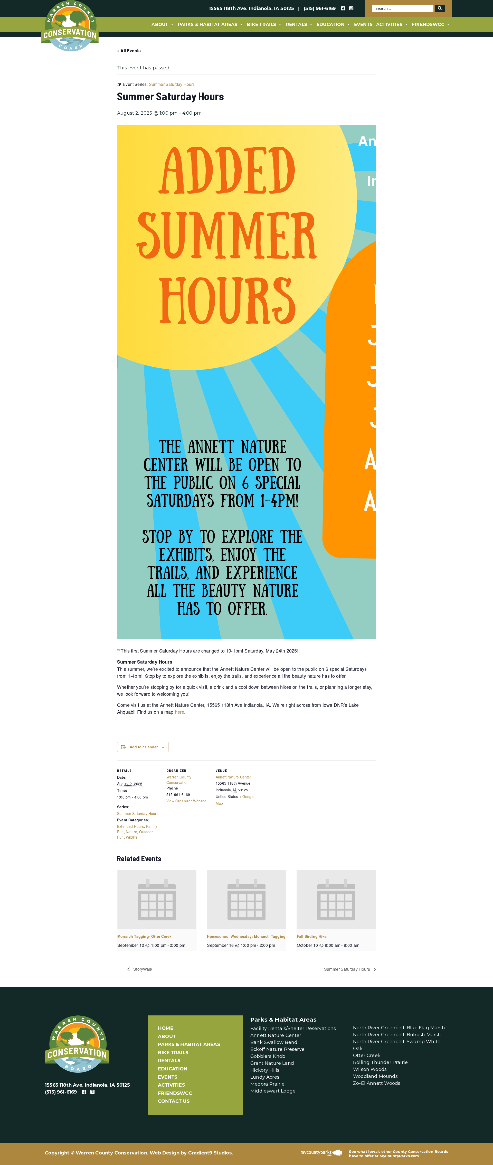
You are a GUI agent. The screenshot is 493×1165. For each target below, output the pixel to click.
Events (363, 24)
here (179, 711)
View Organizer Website (186, 800)
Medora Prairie (267, 1084)
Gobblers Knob (267, 1056)
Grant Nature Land (272, 1063)
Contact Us (173, 1101)
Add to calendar (144, 746)
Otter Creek (367, 1055)
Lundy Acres (264, 1077)
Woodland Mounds (375, 1076)
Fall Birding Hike (312, 936)
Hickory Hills (264, 1070)
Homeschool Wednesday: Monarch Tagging (246, 936)
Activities (389, 24)
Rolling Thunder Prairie (380, 1062)
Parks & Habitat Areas (208, 24)
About (159, 24)
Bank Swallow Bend (273, 1042)
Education (331, 24)
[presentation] (156, 899)
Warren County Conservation (178, 779)
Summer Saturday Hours (137, 813)
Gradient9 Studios (210, 1153)
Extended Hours (130, 826)
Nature (131, 831)
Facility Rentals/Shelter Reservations (293, 1028)
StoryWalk (142, 969)
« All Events (129, 50)
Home (165, 1028)
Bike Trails (261, 24)
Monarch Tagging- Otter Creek (144, 936)
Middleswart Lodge (273, 1091)
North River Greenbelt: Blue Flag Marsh (399, 1028)
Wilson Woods (370, 1069)
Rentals (296, 24)
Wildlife (132, 837)
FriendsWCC (428, 24)
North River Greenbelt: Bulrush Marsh (397, 1035)
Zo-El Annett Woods (376, 1083)
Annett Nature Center (233, 776)
